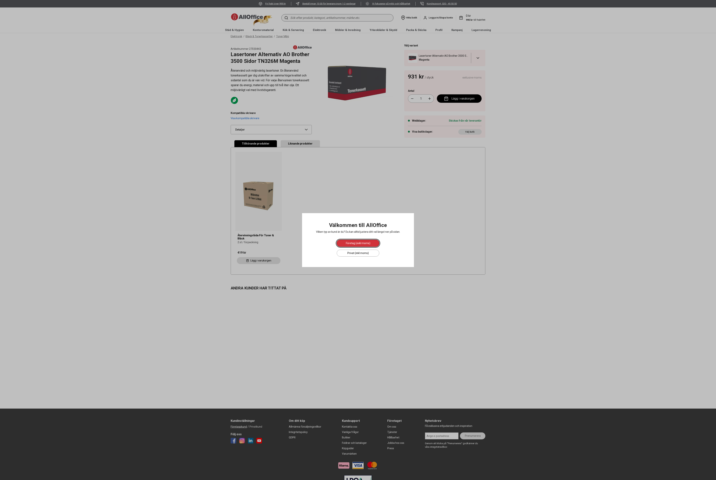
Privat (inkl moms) (358, 252)
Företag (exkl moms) (358, 242)
